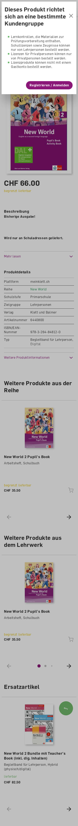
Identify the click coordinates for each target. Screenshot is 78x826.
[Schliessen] (71, 16)
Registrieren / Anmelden (49, 85)
